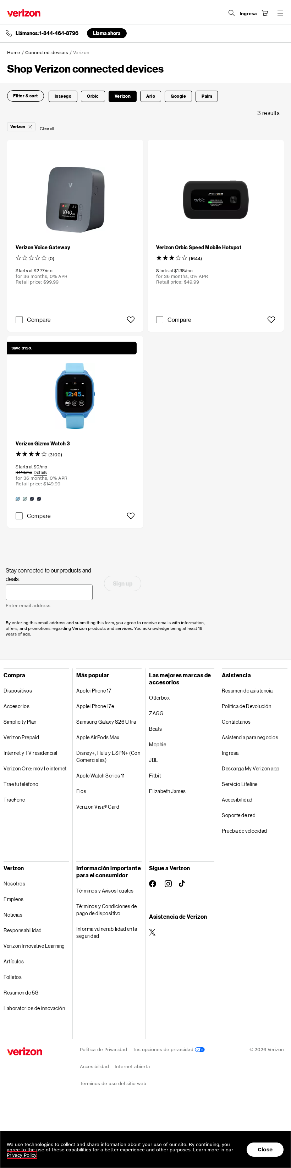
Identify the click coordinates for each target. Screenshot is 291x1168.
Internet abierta (132, 1066)
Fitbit (155, 776)
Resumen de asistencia (247, 691)
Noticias (13, 915)
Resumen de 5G (21, 993)
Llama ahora (107, 33)
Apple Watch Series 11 (100, 776)
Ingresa (230, 753)
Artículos (14, 961)
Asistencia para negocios (250, 737)
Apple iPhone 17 (93, 691)
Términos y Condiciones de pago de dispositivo (106, 909)
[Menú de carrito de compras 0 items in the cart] (265, 13)
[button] (25, 96)
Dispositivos (18, 691)
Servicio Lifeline (240, 784)
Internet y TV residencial (30, 753)
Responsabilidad (23, 930)
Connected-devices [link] (46, 52)
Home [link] (13, 52)
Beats (155, 729)
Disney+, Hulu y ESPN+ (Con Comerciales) (108, 756)
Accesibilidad (237, 800)
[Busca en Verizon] (232, 13)
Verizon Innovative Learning (34, 946)
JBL (153, 760)
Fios (81, 791)
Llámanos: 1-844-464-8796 (47, 33)
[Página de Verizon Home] (23, 13)
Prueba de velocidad (244, 831)
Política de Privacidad (103, 1049)
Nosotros (14, 884)
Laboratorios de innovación (34, 1008)
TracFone (14, 800)
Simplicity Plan (20, 722)
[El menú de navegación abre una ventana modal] (280, 13)
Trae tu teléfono (21, 784)
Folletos (13, 977)
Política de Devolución (246, 706)
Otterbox (159, 698)
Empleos (14, 899)
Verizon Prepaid (21, 737)
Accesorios (16, 706)
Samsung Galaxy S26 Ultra (106, 722)
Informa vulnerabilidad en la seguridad (106, 932)
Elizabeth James (167, 791)
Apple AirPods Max (98, 737)
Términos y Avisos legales (105, 891)
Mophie (157, 744)
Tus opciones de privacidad (164, 1049)
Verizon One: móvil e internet (35, 768)
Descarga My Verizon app (251, 768)
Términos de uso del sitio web (113, 1083)
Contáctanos (236, 722)
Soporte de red (239, 815)
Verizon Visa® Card (97, 807)
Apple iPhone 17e (95, 706)
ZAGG (156, 713)
